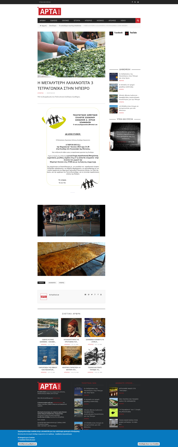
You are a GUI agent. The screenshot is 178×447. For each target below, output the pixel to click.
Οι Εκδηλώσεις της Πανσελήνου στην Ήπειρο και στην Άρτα (128, 76)
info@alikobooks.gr (58, 402)
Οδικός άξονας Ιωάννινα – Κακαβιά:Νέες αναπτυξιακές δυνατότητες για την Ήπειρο (129, 97)
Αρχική (44, 26)
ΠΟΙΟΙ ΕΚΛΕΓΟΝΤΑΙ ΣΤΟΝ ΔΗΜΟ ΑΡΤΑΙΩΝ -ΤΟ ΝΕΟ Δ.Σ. (128, 422)
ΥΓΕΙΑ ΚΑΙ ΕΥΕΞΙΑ (45, 2)
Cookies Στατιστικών (27, 440)
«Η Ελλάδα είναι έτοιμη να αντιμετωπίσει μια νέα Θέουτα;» (128, 108)
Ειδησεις (53, 21)
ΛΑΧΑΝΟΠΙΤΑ (52, 282)
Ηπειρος (88, 21)
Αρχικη (43, 21)
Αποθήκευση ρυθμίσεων (27, 444)
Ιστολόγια (52, 26)
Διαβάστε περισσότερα (63, 434)
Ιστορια (77, 21)
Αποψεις (112, 21)
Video (123, 21)
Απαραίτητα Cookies (27, 438)
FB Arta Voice (56, 398)
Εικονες (65, 21)
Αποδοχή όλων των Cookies (149, 444)
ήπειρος (61, 282)
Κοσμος (100, 21)
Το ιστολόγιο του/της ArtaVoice (70, 26)
